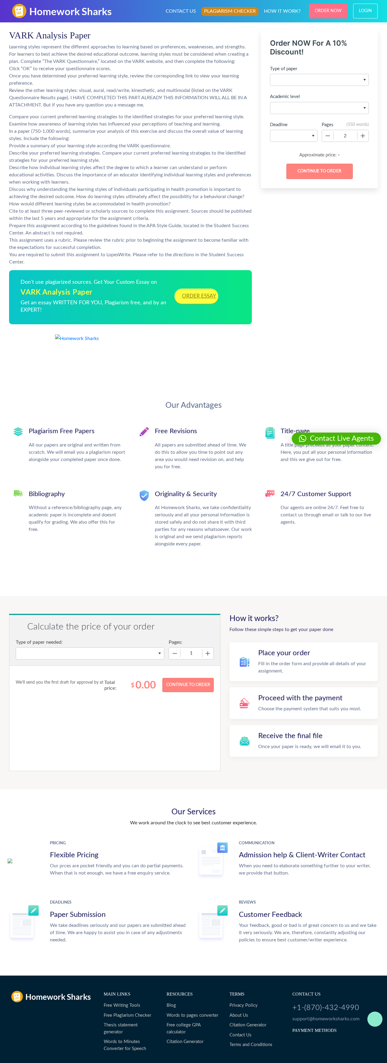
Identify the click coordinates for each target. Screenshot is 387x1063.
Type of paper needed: (39, 642)
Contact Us (240, 1035)
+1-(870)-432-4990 (325, 1008)
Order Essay (199, 296)
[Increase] (363, 136)
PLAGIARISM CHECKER (230, 11)
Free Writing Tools (122, 1005)
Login (365, 11)
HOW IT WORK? (282, 11)
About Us (238, 1015)
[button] (336, 439)
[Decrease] (327, 136)
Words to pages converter (192, 1015)
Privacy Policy (243, 1005)
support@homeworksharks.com (325, 1018)
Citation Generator (185, 1041)
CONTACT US (181, 11)
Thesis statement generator (121, 1028)
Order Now (328, 11)
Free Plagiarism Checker (127, 1015)
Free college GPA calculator (183, 1028)
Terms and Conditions (250, 1044)
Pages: (175, 642)
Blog (171, 1005)
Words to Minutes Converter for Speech (125, 1045)
